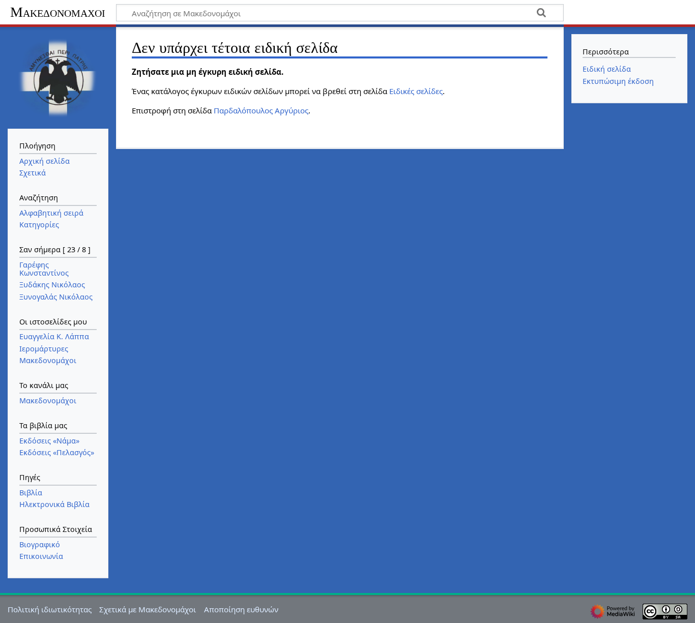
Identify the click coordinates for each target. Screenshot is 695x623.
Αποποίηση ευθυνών (241, 609)
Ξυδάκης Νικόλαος (52, 284)
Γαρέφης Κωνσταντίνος (44, 269)
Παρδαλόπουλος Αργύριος (261, 110)
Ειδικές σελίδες (416, 91)
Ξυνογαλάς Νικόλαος (56, 297)
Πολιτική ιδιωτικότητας (50, 609)
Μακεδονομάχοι (57, 12)
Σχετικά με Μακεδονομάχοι (147, 609)
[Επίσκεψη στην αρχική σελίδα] (58, 77)
